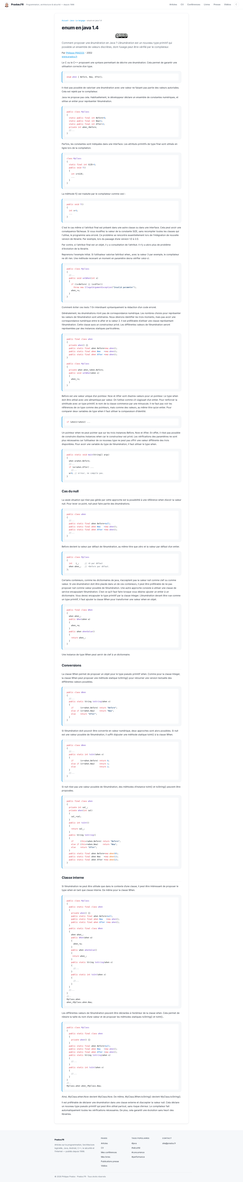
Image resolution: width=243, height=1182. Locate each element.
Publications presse (110, 1161)
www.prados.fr (69, 56)
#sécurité (136, 1148)
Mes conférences (109, 1152)
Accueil (65, 20)
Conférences (193, 4)
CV (182, 4)
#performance (138, 1157)
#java (134, 1143)
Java (72, 20)
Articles (173, 4)
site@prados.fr (169, 1143)
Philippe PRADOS (75, 52)
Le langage (80, 20)
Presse (217, 4)
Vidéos (227, 4)
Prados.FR (59, 1139)
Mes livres (105, 1157)
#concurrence (138, 1152)
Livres (207, 4)
